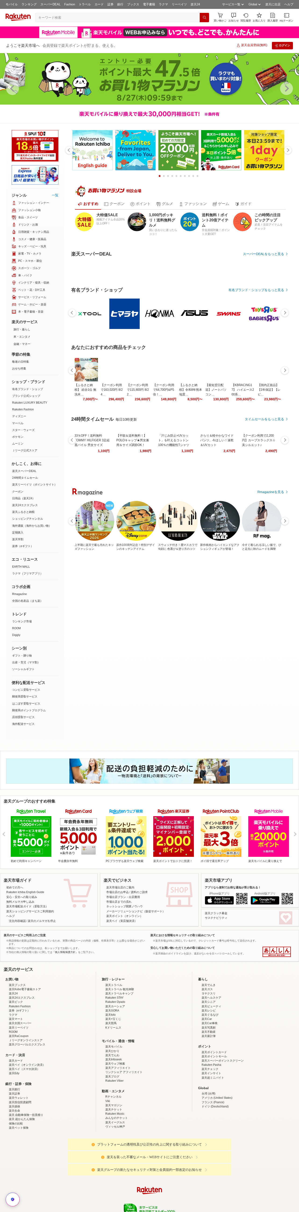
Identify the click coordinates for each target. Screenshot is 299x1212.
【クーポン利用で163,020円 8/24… (112, 518)
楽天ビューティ (211, 1028)
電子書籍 (149, 4)
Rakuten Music (114, 1135)
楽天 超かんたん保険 (22, 1141)
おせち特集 (19, 368)
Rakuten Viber (114, 1102)
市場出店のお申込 (117, 914)
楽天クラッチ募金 (216, 935)
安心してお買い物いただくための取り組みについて (182, 969)
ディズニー (19, 416)
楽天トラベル (113, 1006)
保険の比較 (16, 1145)
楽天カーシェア (115, 1028)
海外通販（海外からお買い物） (31, 525)
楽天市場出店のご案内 (120, 909)
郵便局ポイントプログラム (29, 710)
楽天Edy (14, 1095)
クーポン (17, 491)
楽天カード (16, 1082)
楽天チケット (113, 1131)
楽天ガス (207, 1011)
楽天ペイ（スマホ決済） (24, 1090)
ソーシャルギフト (23, 669)
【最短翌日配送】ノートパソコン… (216, 518)
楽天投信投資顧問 (20, 1124)
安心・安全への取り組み (21, 918)
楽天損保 (14, 1128)
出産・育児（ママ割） (26, 662)
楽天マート (16, 1040)
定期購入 (17, 532)
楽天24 (195, 4)
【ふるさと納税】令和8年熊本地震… (190, 518)
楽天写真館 (209, 1049)
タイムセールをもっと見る (264, 548)
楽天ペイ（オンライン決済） (27, 1086)
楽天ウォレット (18, 1119)
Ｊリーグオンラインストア (26, 1062)
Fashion (69, 4)
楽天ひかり (112, 1072)
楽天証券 (14, 1115)
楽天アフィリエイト (118, 1089)
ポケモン (17, 436)
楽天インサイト (211, 1095)
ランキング (29, 4)
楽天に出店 (273, 4)
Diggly (16, 635)
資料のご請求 (139, 914)
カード (99, 4)
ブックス (133, 4)
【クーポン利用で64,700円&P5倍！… (163, 518)
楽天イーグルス (115, 1144)
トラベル (85, 4)
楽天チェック (210, 1090)
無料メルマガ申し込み (20, 923)
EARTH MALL (21, 566)
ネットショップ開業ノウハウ (124, 928)
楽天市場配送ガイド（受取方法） (27, 928)
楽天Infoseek (113, 1081)
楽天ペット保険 (18, 1149)
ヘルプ (288, 4)
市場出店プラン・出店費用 (123, 918)
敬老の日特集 (20, 361)
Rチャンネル (113, 1118)
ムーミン (17, 443)
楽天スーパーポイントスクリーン (223, 1082)
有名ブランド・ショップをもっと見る (256, 418)
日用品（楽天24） (23, 498)
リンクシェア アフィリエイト (123, 1094)
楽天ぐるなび (210, 1036)
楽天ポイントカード (214, 1074)
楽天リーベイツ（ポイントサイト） (34, 484)
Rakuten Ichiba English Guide (25, 914)
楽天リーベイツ (18, 1049)
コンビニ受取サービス (26, 689)
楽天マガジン (113, 1127)
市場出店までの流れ (119, 923)
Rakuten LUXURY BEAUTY (29, 402)
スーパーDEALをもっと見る (263, 254)
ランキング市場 (22, 621)
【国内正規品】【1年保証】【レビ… (269, 518)
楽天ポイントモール (214, 1078)
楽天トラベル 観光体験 (119, 1011)
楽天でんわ (112, 1077)
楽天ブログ (112, 1098)
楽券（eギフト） (22, 546)
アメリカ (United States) (217, 1119)
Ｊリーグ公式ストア (24, 450)
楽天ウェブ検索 (115, 1085)
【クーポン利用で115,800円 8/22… (138, 518)
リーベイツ (179, 4)
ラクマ (163, 4)
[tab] (88, 204)
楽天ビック (16, 1024)
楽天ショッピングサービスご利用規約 (30, 933)
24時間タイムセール (25, 477)
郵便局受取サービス (24, 696)
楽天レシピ (209, 1032)
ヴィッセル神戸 (115, 1148)
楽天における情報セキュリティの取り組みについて (182, 957)
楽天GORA (112, 1032)
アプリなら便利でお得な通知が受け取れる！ (233, 909)
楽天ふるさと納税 (23, 512)
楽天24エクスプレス (25, 505)
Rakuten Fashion (23, 409)
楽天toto (110, 1036)
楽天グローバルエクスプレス (27, 1066)
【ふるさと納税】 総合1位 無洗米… (85, 518)
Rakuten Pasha (211, 1086)
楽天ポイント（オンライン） (124, 937)
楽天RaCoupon (18, 1057)
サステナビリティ (216, 939)
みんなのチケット (116, 1139)
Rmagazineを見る (270, 681)
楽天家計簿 (209, 1057)
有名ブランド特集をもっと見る (261, 620)
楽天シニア (209, 1024)
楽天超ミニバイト (213, 1099)
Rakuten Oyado (115, 1024)
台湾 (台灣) (208, 1115)
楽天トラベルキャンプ (119, 1015)
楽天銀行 (14, 1111)
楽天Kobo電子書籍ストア (25, 1011)
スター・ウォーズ (23, 430)
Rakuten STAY (114, 1019)
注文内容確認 (17, 942)
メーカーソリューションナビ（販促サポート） (135, 933)
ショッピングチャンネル (27, 518)
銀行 (120, 4)
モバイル (12, 4)
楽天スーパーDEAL (24, 471)
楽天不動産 (209, 1053)
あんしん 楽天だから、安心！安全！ (277, 974)
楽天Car (207, 1040)
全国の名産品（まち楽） (27, 600)
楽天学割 (17, 539)
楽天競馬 (111, 1045)
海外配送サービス (23, 724)
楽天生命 (14, 1132)
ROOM (16, 628)
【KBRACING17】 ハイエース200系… (242, 518)
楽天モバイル (113, 1068)
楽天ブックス (17, 1006)
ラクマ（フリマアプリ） (27, 573)
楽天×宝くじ (113, 1040)
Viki (107, 1122)
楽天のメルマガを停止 (42, 942)
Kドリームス (113, 1049)
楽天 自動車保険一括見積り (26, 1136)
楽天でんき (209, 1006)
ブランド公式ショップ (26, 396)
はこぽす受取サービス (26, 703)
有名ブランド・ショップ (27, 389)
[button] (233, 17)
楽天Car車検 (209, 1045)
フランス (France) (213, 1124)
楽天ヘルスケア (211, 1019)
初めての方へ (14, 909)
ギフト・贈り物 (22, 655)
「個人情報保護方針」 (65, 973)
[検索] (204, 17)
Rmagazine (19, 594)
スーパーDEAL (50, 4)
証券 (110, 4)
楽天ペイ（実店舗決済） (121, 942)
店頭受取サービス (23, 717)
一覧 (55, 195)
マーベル (17, 423)
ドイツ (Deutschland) (215, 1128)
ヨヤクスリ (209, 1015)
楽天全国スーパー (20, 1045)
